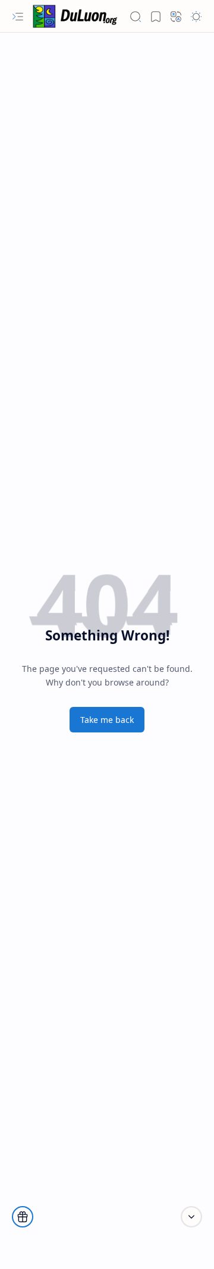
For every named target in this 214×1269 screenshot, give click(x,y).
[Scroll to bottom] (191, 1216)
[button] (18, 17)
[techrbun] (77, 16)
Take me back (107, 719)
